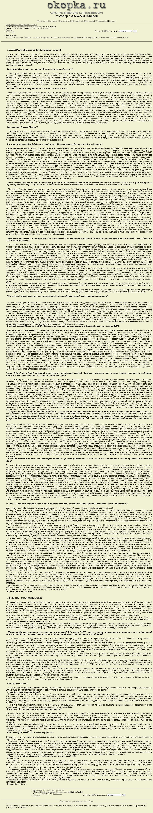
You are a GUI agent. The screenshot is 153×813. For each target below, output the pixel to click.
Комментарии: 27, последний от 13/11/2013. (21, 25)
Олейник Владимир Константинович (76, 12)
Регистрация (42, 21)
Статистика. (45, 28)
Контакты (112, 21)
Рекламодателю (101, 21)
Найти (82, 21)
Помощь (76, 21)
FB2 (13, 32)
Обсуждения (52, 21)
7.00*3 (105, 31)
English (68, 21)
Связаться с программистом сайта (76, 801)
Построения (90, 21)
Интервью (9, 30)
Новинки (62, 21)
